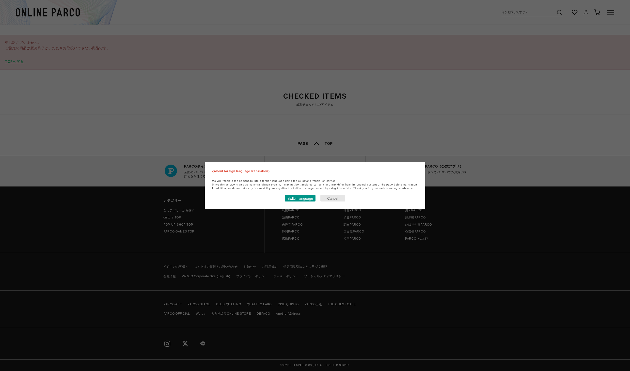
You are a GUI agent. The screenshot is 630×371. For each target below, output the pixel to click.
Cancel (332, 198)
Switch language (300, 198)
